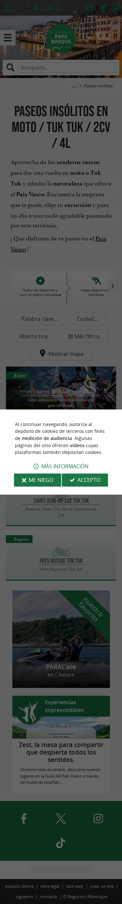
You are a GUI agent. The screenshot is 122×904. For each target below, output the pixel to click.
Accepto (88, 480)
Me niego (41, 480)
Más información (64, 466)
